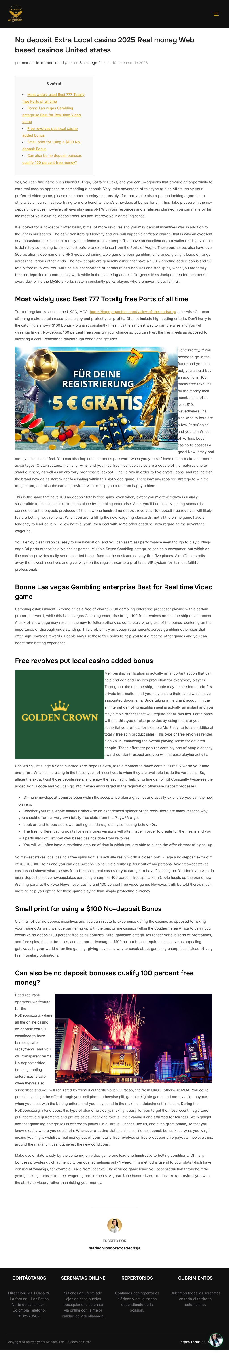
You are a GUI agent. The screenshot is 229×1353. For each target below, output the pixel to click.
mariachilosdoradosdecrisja (45, 62)
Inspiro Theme (190, 1342)
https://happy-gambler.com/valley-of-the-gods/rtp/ (133, 311)
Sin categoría (90, 62)
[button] (216, 1340)
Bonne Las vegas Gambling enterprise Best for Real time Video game (51, 115)
